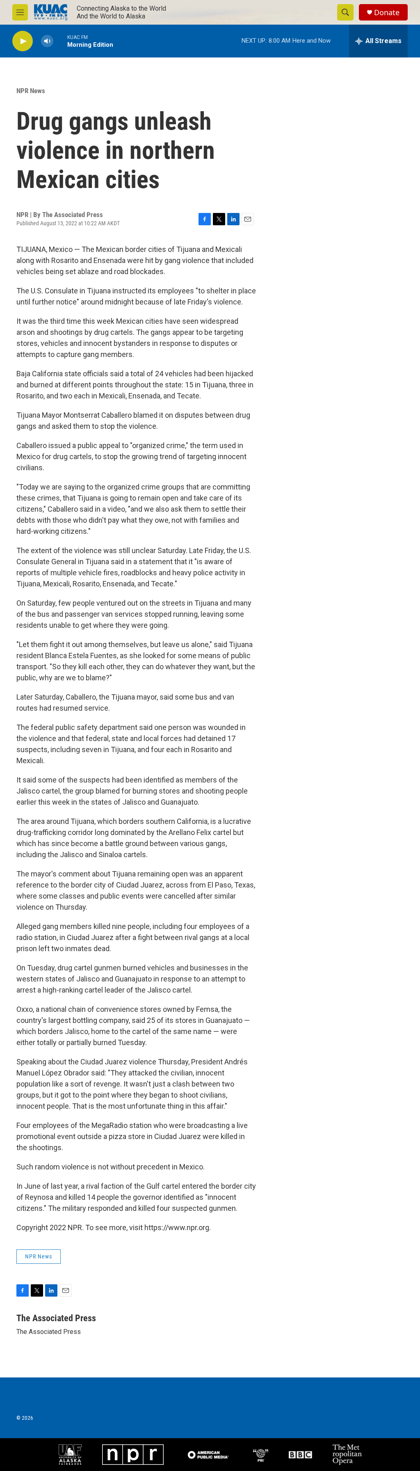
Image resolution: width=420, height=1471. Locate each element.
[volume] (47, 41)
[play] (22, 41)
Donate (386, 12)
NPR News (30, 91)
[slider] (60, 41)
